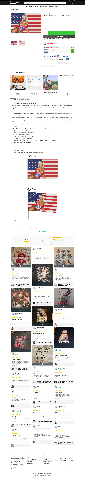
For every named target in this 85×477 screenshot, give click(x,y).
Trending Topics (29, 6)
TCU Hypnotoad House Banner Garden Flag (67, 93)
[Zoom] (12, 38)
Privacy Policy (29, 461)
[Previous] (12, 23)
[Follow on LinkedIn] (74, 0)
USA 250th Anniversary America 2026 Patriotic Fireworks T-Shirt (24, 228)
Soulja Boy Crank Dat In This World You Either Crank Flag (34, 93)
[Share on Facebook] (44, 66)
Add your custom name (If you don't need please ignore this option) (55, 17)
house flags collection (25, 111)
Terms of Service (30, 463)
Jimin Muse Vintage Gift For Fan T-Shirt (44, 302)
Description (13, 99)
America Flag (19, 124)
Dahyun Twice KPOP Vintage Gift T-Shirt (44, 342)
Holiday (36, 6)
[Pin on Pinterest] (50, 66)
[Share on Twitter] (46, 66)
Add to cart (61, 33)
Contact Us (45, 459)
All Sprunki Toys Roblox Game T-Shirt (65, 402)
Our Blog (44, 457)
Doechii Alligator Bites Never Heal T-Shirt (44, 421)
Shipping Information (47, 461)
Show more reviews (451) (42, 449)
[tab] (13, 99)
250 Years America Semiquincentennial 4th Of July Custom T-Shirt (25, 224)
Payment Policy (46, 463)
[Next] (40, 23)
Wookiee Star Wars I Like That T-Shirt (44, 441)
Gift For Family (42, 6)
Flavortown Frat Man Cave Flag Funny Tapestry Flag (18, 93)
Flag (52, 8)
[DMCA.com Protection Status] (37, 473)
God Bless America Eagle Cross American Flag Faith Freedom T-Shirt (25, 222)
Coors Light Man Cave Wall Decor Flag (50, 92)
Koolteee (13, 121)
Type (44, 13)
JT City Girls (24, 124)
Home (44, 8)
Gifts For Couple (49, 6)
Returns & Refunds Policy (31, 459)
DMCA (44, 465)
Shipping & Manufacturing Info (23, 99)
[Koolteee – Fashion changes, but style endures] (15, 3)
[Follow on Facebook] (68, 0)
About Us (28, 457)
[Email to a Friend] (48, 66)
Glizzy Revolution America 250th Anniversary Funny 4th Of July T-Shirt (25, 226)
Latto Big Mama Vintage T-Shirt (64, 364)
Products (56, 6)
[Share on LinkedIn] (52, 66)
